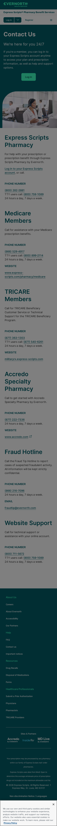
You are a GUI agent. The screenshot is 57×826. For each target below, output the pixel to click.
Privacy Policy (10, 823)
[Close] (53, 804)
